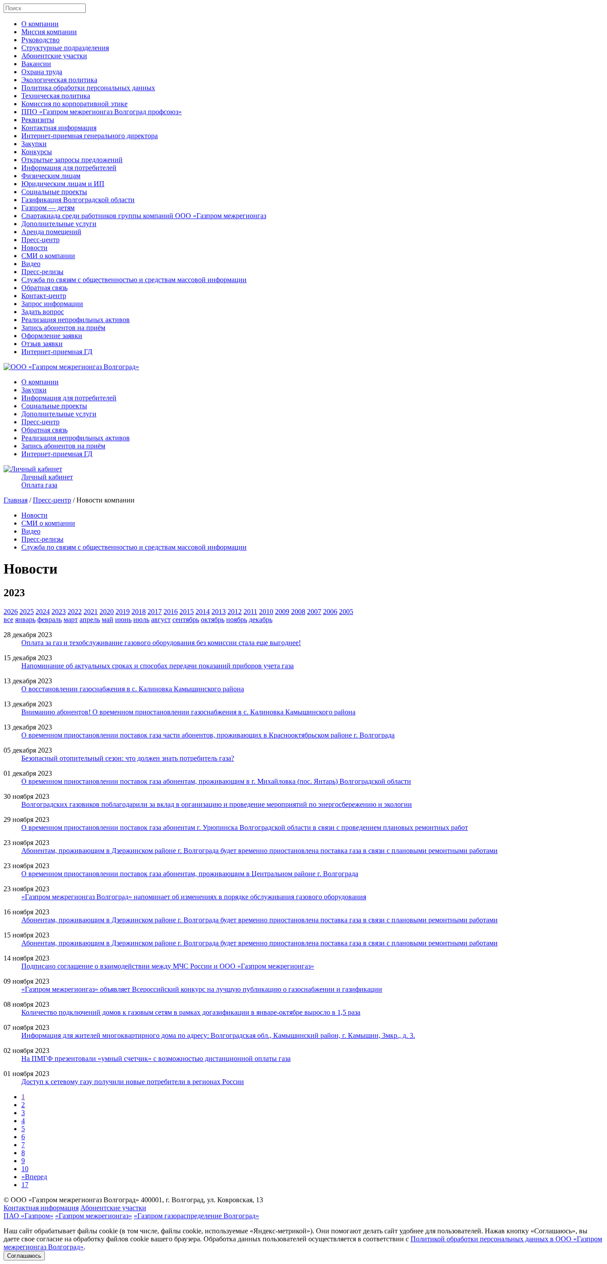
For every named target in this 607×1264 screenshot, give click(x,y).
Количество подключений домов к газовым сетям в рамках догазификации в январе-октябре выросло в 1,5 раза (190, 1012)
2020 (107, 611)
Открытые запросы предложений (72, 159)
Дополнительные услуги (58, 223)
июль (141, 619)
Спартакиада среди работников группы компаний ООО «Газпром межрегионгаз (143, 215)
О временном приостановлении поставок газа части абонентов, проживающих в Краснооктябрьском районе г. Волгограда (208, 735)
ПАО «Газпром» (28, 1216)
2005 (346, 611)
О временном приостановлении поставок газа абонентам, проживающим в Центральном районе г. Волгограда (189, 873)
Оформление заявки (51, 335)
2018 (139, 611)
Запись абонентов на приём (63, 327)
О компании (40, 24)
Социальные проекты (54, 191)
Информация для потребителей (68, 167)
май (107, 619)
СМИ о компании (48, 255)
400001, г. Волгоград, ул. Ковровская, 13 (202, 1200)
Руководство (40, 40)
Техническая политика (55, 96)
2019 (123, 611)
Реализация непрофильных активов (75, 319)
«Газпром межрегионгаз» (93, 1216)
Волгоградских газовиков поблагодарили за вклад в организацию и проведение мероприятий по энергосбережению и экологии (216, 804)
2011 (250, 611)
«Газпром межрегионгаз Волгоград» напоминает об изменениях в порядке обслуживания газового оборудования (193, 897)
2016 (171, 611)
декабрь (260, 619)
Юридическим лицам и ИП (62, 183)
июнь (123, 619)
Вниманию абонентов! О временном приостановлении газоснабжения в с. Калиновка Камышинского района (188, 712)
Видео (30, 263)
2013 (219, 611)
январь (25, 619)
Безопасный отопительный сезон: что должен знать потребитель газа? (127, 758)
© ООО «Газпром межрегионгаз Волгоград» (71, 1200)
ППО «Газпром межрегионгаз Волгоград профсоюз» (101, 112)
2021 (91, 611)
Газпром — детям (48, 207)
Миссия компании (49, 32)
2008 (298, 611)
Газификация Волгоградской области (78, 199)
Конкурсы (36, 152)
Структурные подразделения (65, 48)
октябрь (212, 619)
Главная (16, 500)
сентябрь (185, 619)
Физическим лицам (50, 175)
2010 (266, 611)
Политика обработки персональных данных (88, 88)
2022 (75, 611)
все (8, 619)
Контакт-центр (43, 295)
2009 (282, 611)
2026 (11, 611)
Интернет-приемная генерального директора (89, 136)
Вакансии (36, 64)
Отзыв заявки (42, 343)
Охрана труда (41, 72)
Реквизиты (37, 120)
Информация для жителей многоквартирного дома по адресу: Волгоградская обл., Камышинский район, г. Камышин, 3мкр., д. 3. (218, 1035)
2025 (27, 611)
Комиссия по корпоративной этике (74, 104)
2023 (59, 611)
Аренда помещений (51, 231)
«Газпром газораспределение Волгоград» (196, 1216)
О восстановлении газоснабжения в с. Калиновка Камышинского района (132, 689)
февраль (49, 619)
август (161, 619)
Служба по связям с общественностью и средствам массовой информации (134, 279)
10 (24, 1168)
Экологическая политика (59, 80)
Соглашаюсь (24, 1255)
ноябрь (236, 619)
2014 (203, 611)
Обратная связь (44, 287)
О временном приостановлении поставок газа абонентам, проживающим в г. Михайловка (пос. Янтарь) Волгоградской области (216, 781)
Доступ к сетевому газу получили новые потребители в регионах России (132, 1081)
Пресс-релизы (42, 271)
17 (24, 1184)
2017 (155, 611)
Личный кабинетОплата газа (47, 481)
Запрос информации (52, 303)
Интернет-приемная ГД (56, 351)
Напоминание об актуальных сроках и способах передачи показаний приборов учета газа (157, 666)
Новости (34, 247)
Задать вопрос (42, 311)
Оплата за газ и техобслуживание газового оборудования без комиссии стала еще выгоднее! (161, 642)
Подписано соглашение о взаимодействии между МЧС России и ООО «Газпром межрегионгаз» (167, 966)
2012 (235, 611)
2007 (314, 611)
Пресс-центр (40, 239)
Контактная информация (58, 128)
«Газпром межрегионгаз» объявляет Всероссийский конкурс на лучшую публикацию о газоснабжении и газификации (201, 989)
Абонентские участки (54, 56)
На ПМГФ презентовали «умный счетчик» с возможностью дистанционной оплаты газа (156, 1058)
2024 (43, 611)
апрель (90, 619)
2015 (187, 611)
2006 (330, 611)
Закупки (34, 144)
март (71, 619)
